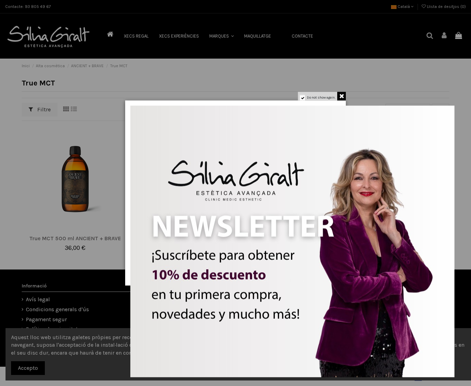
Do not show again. (321, 97)
